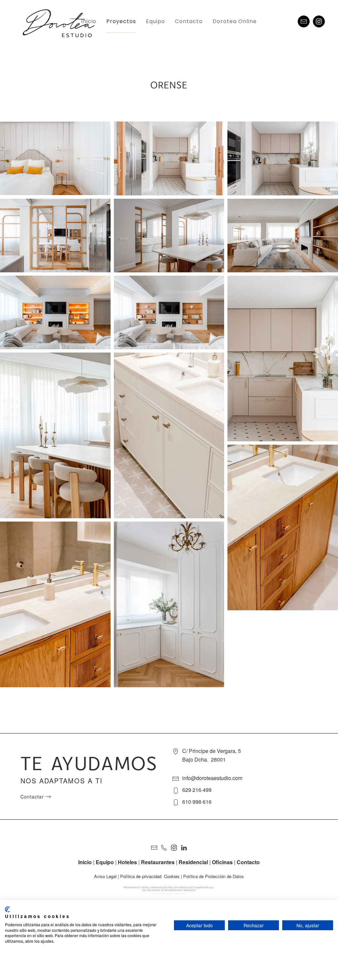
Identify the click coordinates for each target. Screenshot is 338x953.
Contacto (189, 21)
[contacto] (304, 21)
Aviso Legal (105, 876)
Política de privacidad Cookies (150, 876)
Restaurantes (158, 862)
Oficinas (222, 862)
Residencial (193, 862)
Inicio (88, 21)
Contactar (32, 796)
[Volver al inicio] (63, 21)
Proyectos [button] (121, 21)
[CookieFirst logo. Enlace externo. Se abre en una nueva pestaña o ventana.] (7, 909)
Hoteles (127, 862)
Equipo (155, 21)
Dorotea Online (235, 21)
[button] (55, 158)
